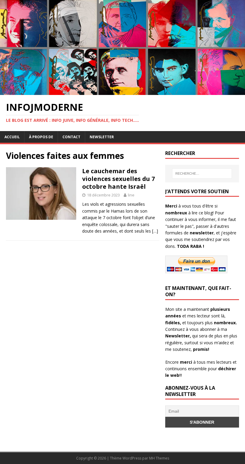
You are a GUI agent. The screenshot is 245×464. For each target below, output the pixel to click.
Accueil (12, 136)
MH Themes (159, 458)
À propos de (41, 136)
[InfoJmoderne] (122, 91)
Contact (71, 136)
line (131, 195)
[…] (155, 231)
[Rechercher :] (202, 173)
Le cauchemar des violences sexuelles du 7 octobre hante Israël (118, 178)
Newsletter (102, 136)
